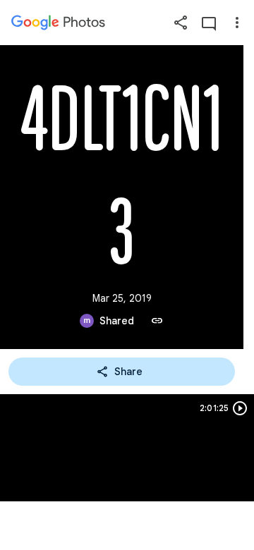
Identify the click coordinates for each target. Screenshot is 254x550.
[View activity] (209, 22)
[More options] (237, 22)
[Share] (181, 22)
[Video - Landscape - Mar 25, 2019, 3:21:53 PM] (127, 447)
